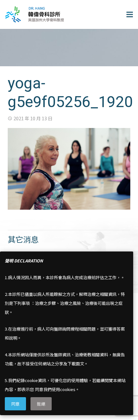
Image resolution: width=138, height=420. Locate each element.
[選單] (129, 14)
